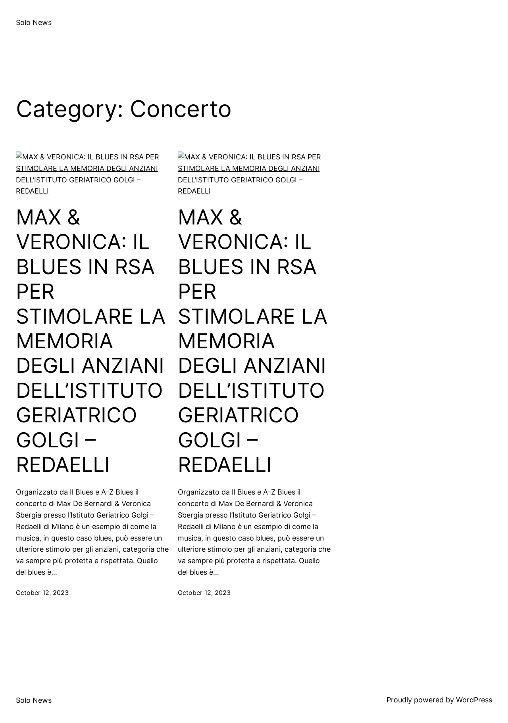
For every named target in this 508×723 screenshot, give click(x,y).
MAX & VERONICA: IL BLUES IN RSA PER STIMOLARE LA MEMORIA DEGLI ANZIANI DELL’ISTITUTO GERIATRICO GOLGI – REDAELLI (90, 341)
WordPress (474, 700)
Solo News (34, 22)
